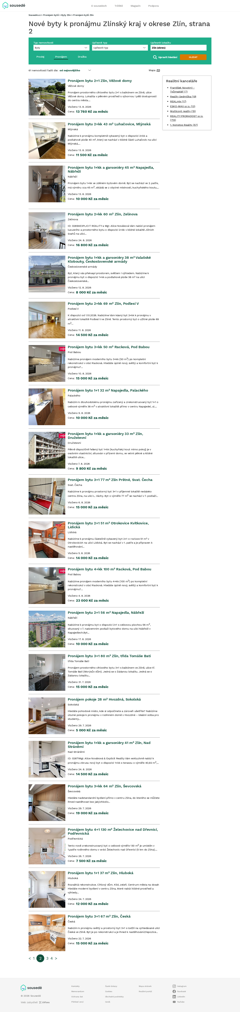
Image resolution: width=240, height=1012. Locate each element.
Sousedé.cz (35, 15)
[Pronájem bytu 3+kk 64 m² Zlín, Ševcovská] (47, 802)
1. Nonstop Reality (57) (184, 124)
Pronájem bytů (51, 15)
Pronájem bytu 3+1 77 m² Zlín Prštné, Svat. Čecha (110, 480)
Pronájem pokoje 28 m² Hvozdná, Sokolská (104, 699)
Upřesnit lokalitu (161, 42)
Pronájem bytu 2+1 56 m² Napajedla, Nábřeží (106, 612)
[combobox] (179, 48)
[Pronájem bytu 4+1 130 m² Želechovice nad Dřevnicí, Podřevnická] (47, 846)
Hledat (193, 57)
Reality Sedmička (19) (183, 96)
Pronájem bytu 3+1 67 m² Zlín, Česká (99, 916)
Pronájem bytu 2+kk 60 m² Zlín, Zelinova (103, 214)
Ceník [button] (107, 1002)
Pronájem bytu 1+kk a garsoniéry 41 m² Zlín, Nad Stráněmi (109, 745)
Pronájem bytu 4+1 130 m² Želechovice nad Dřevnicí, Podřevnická (113, 831)
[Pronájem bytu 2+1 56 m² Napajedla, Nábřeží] (47, 629)
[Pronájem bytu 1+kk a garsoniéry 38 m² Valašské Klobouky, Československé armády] (47, 274)
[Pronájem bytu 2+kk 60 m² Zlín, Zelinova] (47, 230)
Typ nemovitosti (43, 42)
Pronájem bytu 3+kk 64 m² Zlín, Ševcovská (104, 786)
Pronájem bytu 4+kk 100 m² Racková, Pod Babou (109, 569)
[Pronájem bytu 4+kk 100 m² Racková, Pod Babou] (47, 585)
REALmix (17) (178, 101)
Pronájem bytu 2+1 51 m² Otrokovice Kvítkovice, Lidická (108, 525)
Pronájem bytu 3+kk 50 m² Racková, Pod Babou (109, 347)
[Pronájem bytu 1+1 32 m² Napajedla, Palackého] (47, 406)
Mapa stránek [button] (145, 986)
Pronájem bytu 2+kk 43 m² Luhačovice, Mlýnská (109, 124)
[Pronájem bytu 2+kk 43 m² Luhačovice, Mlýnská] (47, 140)
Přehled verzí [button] (77, 1002)
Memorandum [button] (77, 991)
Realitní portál (145, 991)
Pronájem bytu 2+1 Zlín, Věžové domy (100, 81)
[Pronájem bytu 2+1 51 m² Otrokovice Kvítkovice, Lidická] (47, 539)
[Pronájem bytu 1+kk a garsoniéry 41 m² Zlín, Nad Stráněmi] (47, 759)
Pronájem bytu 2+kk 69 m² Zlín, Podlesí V (103, 303)
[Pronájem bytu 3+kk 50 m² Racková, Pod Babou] (47, 363)
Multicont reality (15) (183, 111)
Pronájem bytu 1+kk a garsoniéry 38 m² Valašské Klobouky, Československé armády (109, 259)
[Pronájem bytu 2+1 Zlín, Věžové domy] (47, 97)
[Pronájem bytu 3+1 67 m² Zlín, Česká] (47, 932)
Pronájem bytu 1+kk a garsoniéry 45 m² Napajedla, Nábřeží (111, 169)
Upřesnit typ (99, 42)
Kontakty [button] (75, 986)
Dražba (82, 56)
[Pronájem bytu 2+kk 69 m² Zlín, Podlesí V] (47, 320)
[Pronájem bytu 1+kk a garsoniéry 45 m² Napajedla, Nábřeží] (47, 184)
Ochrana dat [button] (77, 997)
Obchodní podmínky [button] (114, 997)
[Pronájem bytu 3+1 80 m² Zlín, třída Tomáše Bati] (47, 672)
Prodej (40, 56)
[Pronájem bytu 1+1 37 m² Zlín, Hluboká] (47, 889)
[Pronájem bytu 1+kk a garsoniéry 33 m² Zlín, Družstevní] (47, 450)
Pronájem (61, 56)
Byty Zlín (66, 15)
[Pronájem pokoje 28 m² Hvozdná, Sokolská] (47, 715)
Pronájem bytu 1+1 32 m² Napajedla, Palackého (108, 390)
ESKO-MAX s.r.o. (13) (182, 106)
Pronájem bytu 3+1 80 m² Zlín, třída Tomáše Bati (109, 656)
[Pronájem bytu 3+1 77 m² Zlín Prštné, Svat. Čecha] (47, 496)
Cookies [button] (108, 991)
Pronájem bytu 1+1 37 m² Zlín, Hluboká (100, 873)
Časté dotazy (111, 986)
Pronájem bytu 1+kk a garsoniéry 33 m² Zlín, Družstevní (105, 436)
